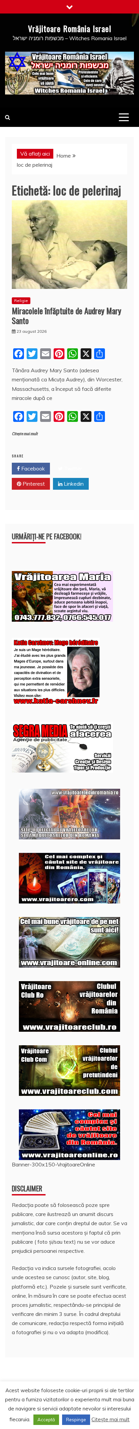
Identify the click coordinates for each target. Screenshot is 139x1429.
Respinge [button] (76, 1419)
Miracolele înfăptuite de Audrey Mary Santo (66, 315)
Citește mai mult (25, 433)
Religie (21, 300)
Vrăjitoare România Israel (69, 28)
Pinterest (33, 483)
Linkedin (73, 483)
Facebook (32, 468)
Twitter (72, 468)
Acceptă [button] (46, 1419)
